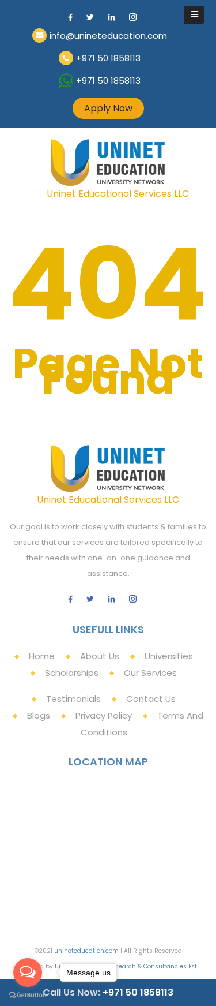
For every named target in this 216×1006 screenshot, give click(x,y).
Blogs (38, 715)
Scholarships (71, 673)
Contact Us (151, 699)
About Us (99, 656)
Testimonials (73, 699)
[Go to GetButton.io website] (27, 994)
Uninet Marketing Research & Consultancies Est (126, 966)
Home (42, 656)
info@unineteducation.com (108, 35)
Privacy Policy (103, 715)
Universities (169, 656)
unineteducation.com (86, 951)
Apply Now (108, 108)
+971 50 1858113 (108, 58)
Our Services (150, 673)
